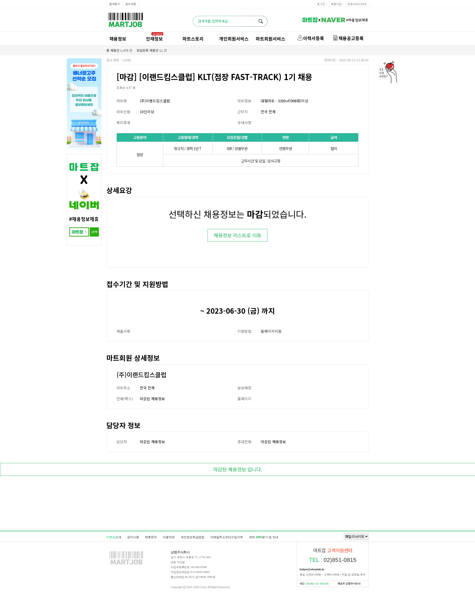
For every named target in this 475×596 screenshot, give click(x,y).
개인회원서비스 (234, 38)
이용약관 (169, 537)
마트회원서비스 (270, 38)
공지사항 (130, 4)
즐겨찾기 (114, 4)
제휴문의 (151, 537)
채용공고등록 (351, 38)
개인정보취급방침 (192, 537)
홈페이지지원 (271, 331)
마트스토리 (193, 38)
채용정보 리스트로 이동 (237, 235)
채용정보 (117, 38)
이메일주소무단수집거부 (226, 537)
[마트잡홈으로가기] (126, 564)
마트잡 (125, 20)
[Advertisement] (237, 504)
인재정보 (154, 38)
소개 (113, 537)
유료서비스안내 (356, 3)
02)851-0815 (332, 560)
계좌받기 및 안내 (263, 537)
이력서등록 (313, 38)
